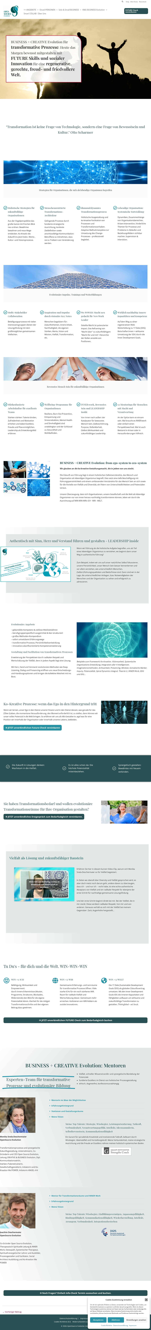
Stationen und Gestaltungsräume (67, 1111)
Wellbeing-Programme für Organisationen (58, 406)
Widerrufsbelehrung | (81, 1322)
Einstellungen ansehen (136, 1320)
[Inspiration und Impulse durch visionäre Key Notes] (42, 312)
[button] (146, 1300)
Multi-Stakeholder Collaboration (17, 314)
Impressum (132, 1325)
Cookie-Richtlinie (106, 1325)
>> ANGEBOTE (30, 9)
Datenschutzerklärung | (69, 1318)
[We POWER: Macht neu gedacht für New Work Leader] (78, 312)
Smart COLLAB (30, 13)
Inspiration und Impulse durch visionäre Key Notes (58, 314)
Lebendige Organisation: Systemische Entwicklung (131, 209)
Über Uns (42, 13)
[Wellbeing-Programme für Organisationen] (42, 404)
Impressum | (85, 1318)
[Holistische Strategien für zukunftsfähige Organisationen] (5, 208)
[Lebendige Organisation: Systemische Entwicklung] (115, 208)
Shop (127, 2)
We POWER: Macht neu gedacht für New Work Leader (93, 315)
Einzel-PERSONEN (47, 9)
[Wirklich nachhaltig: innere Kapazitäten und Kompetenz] (115, 312)
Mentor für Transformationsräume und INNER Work (76, 1195)
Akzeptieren (98, 1320)
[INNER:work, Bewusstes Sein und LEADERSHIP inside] (78, 404)
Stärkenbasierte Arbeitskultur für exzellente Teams (22, 407)
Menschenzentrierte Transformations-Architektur (55, 211)
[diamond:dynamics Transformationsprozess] (78, 208)
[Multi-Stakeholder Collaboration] (5, 312)
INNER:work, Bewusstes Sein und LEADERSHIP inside (93, 407)
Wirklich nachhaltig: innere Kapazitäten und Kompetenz (132, 314)
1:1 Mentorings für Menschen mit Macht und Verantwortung (132, 407)
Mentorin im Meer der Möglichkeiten (68, 1100)
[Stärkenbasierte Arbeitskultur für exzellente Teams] (5, 404)
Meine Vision (57, 1116)
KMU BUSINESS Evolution (93, 9)
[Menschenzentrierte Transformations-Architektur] (42, 208)
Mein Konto (134, 2)
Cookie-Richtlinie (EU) (62, 1322)
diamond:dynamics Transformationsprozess (94, 209)
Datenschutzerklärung (120, 1325)
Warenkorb (142, 2)
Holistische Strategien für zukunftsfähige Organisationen (21, 211)
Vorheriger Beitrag (12, 1312)
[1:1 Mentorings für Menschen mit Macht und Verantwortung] (115, 404)
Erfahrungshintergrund (62, 1105)
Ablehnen (116, 1320)
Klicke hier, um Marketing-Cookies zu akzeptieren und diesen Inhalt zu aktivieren (44, 884)
